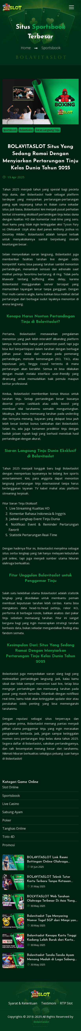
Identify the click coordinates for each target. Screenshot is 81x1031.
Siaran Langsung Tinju (48, 130)
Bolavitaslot (26, 130)
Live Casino (10, 804)
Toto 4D (8, 836)
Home (26, 47)
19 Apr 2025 (15, 177)
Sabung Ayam (12, 812)
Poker (6, 820)
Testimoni (48, 1003)
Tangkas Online (14, 828)
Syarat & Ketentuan (22, 1003)
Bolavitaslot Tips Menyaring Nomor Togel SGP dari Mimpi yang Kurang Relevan (52, 920)
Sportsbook (10, 130)
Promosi (8, 845)
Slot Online (10, 787)
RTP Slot (66, 1003)
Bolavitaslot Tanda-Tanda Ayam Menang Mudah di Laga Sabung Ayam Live (51, 959)
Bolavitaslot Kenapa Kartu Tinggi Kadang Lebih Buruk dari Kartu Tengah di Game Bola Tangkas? (51, 940)
